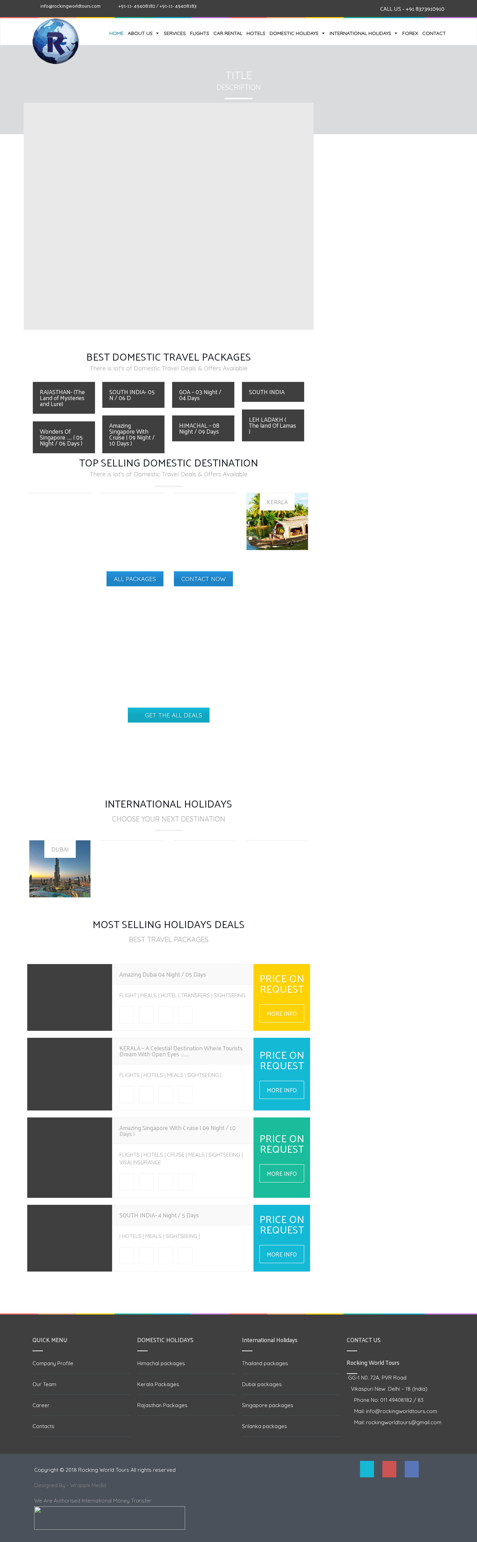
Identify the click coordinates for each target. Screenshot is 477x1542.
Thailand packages (265, 1363)
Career (41, 1405)
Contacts (43, 1426)
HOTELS (256, 33)
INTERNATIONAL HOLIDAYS (360, 33)
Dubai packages (262, 1384)
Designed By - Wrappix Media (71, 1485)
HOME (116, 33)
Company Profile (52, 1363)
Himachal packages (161, 1363)
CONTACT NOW (203, 578)
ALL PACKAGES (135, 578)
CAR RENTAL (227, 33)
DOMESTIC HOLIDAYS (294, 33)
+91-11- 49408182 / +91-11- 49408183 (157, 5)
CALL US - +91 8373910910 (412, 8)
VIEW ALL (277, 528)
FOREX (410, 33)
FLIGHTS (199, 33)
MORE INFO (282, 1013)
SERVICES (175, 33)
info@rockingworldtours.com (71, 5)
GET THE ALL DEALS (173, 715)
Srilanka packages (264, 1426)
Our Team (44, 1384)
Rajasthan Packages (162, 1405)
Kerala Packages (158, 1384)
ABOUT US (140, 33)
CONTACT (434, 33)
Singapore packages (267, 1405)
